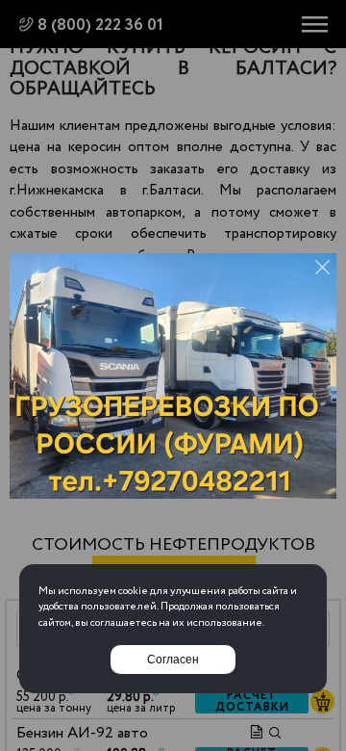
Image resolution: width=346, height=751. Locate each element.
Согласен (173, 659)
